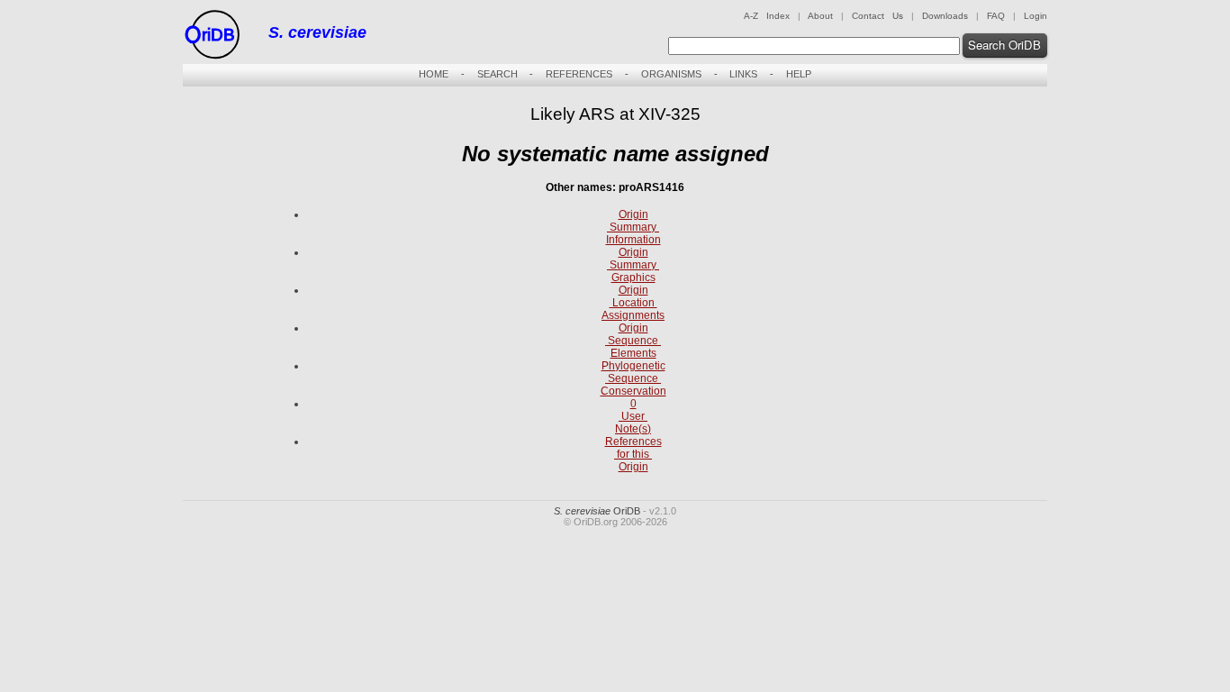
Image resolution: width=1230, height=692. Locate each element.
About (820, 16)
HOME (433, 73)
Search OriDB (1004, 44)
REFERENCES (579, 73)
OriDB (597, 510)
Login (1035, 16)
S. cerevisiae (317, 32)
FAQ (996, 16)
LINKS (743, 73)
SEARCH (497, 73)
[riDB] (212, 60)
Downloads (945, 16)
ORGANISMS (671, 73)
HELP (798, 73)
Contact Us (877, 16)
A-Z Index (767, 16)
